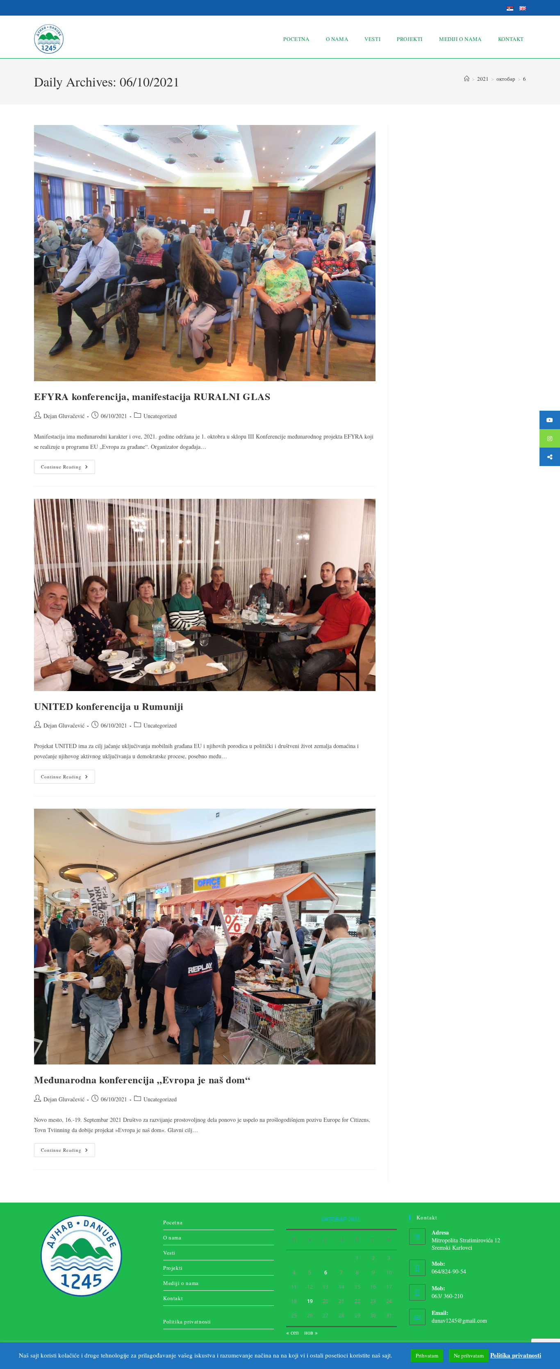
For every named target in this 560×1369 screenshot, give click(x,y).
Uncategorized (160, 416)
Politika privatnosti (187, 1321)
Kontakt (173, 1298)
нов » (311, 1332)
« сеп (292, 1332)
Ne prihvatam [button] (469, 1355)
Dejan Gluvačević (63, 416)
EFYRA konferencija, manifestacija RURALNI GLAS (152, 396)
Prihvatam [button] (427, 1355)
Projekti (173, 1267)
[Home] (466, 78)
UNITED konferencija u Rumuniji (109, 706)
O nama (172, 1237)
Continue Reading (68, 465)
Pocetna (172, 1222)
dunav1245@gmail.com (459, 1320)
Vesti (169, 1252)
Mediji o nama (181, 1283)
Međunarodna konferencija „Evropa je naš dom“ (142, 1079)
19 (310, 1301)
